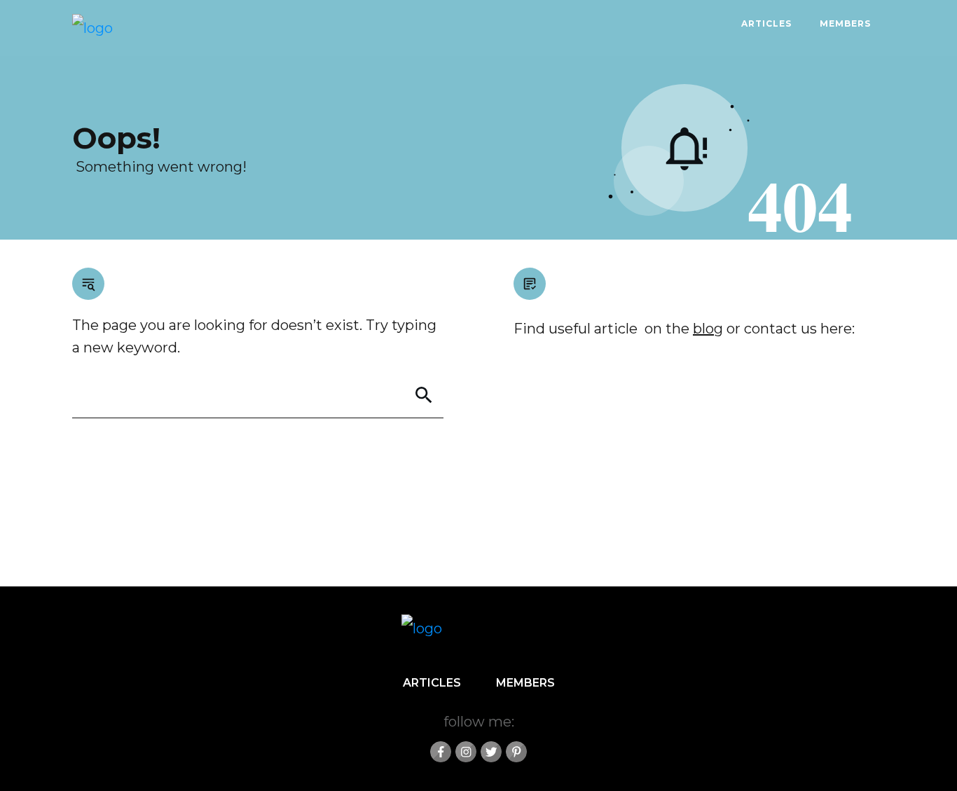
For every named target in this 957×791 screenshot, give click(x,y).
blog (708, 328)
